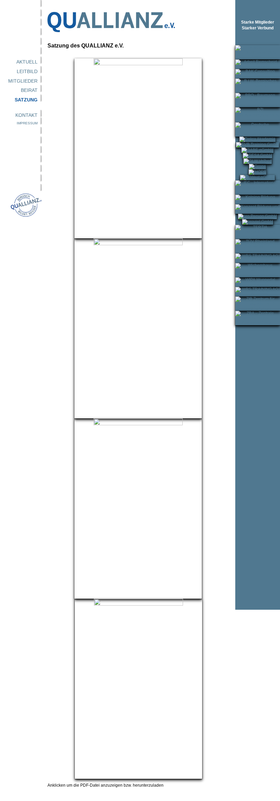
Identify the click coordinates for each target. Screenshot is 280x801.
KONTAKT (26, 115)
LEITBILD (27, 71)
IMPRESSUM (27, 123)
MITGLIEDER (23, 81)
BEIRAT (29, 90)
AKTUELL (27, 62)
